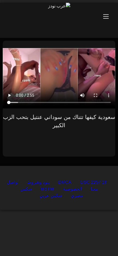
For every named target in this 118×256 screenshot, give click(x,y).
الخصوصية (72, 189)
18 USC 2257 (93, 182)
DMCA (64, 182)
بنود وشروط (38, 182)
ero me (47, 189)
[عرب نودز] (59, 6)
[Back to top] (101, 239)
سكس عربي (51, 195)
